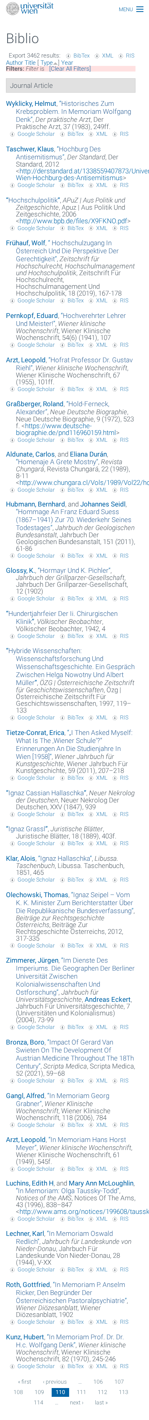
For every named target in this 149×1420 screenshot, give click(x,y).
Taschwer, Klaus (30, 149)
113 (123, 1392)
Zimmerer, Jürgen (32, 960)
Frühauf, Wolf (25, 243)
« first (24, 1381)
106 (98, 1381)
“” (73, 111)
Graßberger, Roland (35, 404)
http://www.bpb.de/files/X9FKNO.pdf (73, 221)
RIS (130, 55)
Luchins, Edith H (30, 1183)
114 (38, 1402)
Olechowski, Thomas (37, 895)
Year (67, 62)
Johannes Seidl (103, 504)
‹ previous (55, 1381)
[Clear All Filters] (70, 68)
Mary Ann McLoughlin (101, 1183)
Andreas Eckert (108, 999)
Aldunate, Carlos (30, 454)
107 (119, 1381)
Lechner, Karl (25, 1233)
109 (39, 1392)
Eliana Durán (88, 454)
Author (14, 62)
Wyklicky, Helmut (31, 103)
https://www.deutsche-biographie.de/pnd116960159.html (66, 429)
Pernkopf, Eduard (32, 316)
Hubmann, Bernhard (35, 504)
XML (107, 55)
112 (102, 1392)
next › (76, 1402)
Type (47, 62)
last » (101, 1402)
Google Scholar (36, 134)
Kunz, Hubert (25, 1337)
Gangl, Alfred (25, 1096)
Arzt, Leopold (26, 360)
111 (81, 1392)
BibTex (82, 55)
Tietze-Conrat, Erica (35, 733)
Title (30, 62)
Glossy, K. (20, 570)
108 (18, 1392)
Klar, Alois (20, 858)
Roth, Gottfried (28, 1285)
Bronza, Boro (25, 1042)
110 (60, 1392)
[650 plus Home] (74, 9)
